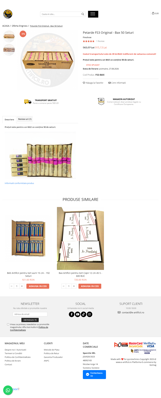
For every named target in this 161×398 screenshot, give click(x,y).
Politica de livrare (13, 360)
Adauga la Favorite (94, 82)
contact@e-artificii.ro (132, 312)
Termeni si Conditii (13, 353)
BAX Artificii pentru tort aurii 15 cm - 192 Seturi (28, 274)
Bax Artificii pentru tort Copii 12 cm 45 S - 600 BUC (80, 274)
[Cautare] (83, 14)
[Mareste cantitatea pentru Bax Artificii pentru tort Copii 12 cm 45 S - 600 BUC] (74, 286)
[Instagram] (89, 314)
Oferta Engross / (21, 25)
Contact (8, 364)
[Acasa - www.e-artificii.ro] (18, 14)
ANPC (46, 360)
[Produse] (93, 14)
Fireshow (87, 37)
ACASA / (6, 25)
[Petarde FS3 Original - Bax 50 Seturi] (47, 60)
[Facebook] (71, 314)
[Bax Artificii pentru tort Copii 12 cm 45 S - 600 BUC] (80, 238)
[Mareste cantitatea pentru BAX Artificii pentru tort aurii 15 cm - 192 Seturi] (22, 286)
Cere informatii (118, 82)
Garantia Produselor (53, 357)
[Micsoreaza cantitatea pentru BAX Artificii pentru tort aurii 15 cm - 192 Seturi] (11, 286)
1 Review (100, 41)
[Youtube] (77, 314)
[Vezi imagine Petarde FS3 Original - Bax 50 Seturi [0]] (9, 36)
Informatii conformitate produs (19, 183)
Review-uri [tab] (24, 119)
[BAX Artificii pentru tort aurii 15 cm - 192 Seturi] (28, 238)
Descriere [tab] (9, 119)
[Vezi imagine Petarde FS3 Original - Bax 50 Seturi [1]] (9, 49)
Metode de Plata (51, 349)
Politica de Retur (51, 353)
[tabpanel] (47, 60)
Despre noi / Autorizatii (15, 349)
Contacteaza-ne (96, 374)
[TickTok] (83, 314)
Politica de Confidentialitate (18, 357)
